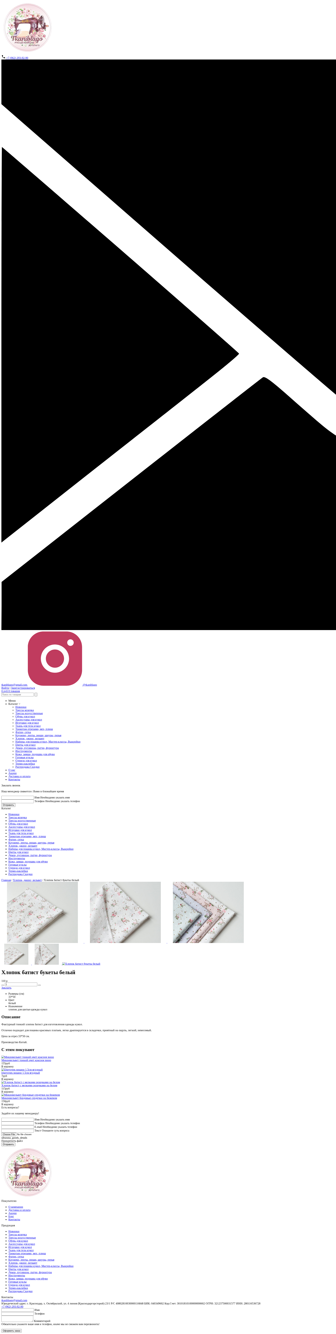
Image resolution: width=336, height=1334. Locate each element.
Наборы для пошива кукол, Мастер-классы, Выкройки (47, 741)
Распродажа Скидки (27, 766)
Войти (5, 687)
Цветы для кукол (25, 744)
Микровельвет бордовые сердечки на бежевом (29, 1097)
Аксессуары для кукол (28, 719)
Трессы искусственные (29, 713)
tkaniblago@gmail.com (14, 1300)
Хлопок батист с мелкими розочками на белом (29, 1085)
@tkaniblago (89, 684)
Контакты (14, 779)
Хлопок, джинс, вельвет (29, 738)
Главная (6, 880)
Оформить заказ (11, 1330)
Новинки (20, 707)
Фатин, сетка (23, 732)
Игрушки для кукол (27, 722)
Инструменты (23, 751)
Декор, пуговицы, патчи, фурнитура (37, 747)
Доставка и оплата (19, 776)
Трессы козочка (24, 710)
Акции (12, 773)
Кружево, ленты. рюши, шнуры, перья (38, 735)
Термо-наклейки (25, 763)
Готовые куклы (24, 757)
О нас (11, 770)
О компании (15, 1206)
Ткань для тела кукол (28, 725)
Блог (11, 1216)
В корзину (7, 1066)
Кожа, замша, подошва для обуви (35, 754)
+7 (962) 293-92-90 (17, 57)
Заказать (6, 987)
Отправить (8, 805)
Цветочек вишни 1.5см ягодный (20, 1072)
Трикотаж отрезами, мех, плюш (34, 729)
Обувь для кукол (25, 716)
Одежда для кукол (26, 760)
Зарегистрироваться (23, 687)
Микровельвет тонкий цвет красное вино (26, 1060)
